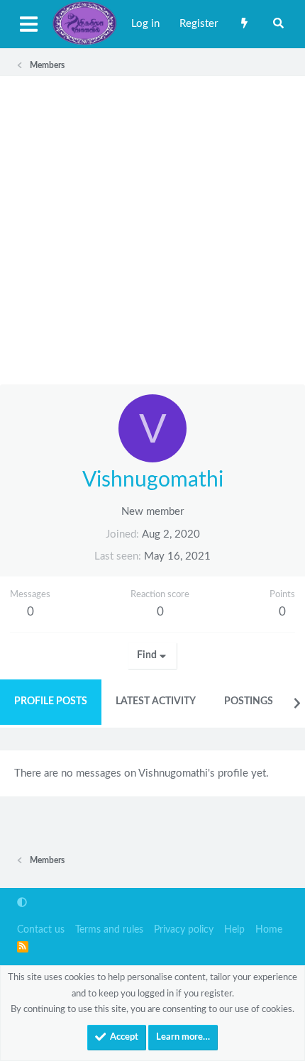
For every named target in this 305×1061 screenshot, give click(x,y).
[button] (22, 902)
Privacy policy (184, 930)
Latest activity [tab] (156, 701)
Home (268, 930)
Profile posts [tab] (50, 701)
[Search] (278, 24)
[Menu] (28, 24)
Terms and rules (109, 930)
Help (234, 930)
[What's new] (244, 24)
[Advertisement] (152, 230)
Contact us (41, 930)
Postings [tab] (248, 701)
